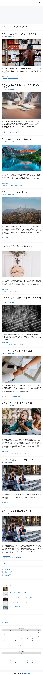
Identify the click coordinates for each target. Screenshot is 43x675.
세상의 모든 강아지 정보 (7, 571)
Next (6, 563)
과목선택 (5, 185)
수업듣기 (8, 239)
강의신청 (5, 396)
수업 (10, 504)
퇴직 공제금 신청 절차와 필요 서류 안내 (16, 587)
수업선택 (14, 396)
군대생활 (7, 132)
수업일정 (13, 239)
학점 (17, 78)
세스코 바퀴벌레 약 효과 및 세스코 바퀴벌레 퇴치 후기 (20, 597)
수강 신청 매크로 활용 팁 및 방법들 (17, 245)
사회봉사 (22, 344)
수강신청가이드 (10, 453)
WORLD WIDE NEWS (6, 617)
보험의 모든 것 (5, 620)
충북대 (21, 185)
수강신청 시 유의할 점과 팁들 (14, 192)
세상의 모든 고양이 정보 (7, 572)
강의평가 (9, 78)
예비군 (17, 132)
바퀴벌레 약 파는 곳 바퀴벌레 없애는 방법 (17, 592)
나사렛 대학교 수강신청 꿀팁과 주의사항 (19, 459)
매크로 (4, 291)
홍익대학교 (18, 557)
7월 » (23, 645)
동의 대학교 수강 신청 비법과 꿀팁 (17, 351)
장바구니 (9, 557)
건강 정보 (4, 619)
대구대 (4, 453)
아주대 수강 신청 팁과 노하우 (14, 606)
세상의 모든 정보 (6, 76)
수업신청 (14, 78)
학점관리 (14, 557)
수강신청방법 (17, 185)
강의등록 (5, 78)
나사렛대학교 (6, 504)
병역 (14, 132)
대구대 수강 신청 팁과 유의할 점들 (17, 403)
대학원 (4, 239)
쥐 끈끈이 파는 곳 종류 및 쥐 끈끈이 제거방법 (18, 602)
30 (4, 642)
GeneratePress (27, 673)
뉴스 (3, 576)
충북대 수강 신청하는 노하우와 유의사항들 (20, 139)
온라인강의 (16, 291)
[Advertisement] (21, 14)
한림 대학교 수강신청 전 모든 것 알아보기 (20, 34)
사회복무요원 (16, 344)
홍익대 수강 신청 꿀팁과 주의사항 (16, 510)
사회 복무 (11, 344)
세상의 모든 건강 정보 (6, 569)
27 (27, 640)
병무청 (11, 132)
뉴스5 (3, 3)
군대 (4, 132)
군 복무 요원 (6, 344)
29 (38, 640)
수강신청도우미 (10, 291)
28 (32, 640)
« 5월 (20, 645)
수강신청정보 (23, 453)
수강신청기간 (10, 185)
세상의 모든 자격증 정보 (7, 574)
